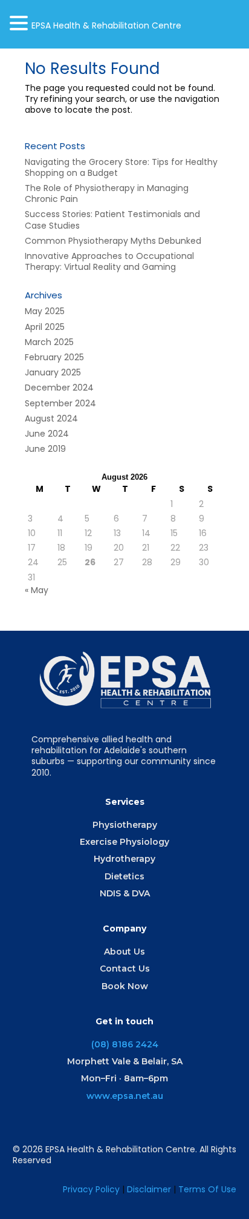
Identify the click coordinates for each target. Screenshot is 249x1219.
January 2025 (53, 372)
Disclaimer (150, 1189)
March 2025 (49, 342)
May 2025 (45, 311)
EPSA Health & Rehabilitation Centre (106, 25)
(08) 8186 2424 (124, 1044)
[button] (20, 23)
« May (36, 590)
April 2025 (45, 327)
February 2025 (54, 357)
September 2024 (60, 403)
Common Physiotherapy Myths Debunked (113, 241)
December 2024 (59, 387)
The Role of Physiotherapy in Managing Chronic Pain (107, 193)
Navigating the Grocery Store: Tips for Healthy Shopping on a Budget (121, 167)
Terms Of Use (207, 1189)
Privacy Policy (91, 1189)
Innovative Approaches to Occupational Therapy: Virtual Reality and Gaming (109, 261)
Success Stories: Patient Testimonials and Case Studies (112, 219)
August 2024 (51, 418)
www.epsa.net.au (124, 1095)
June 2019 (45, 449)
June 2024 (47, 434)
